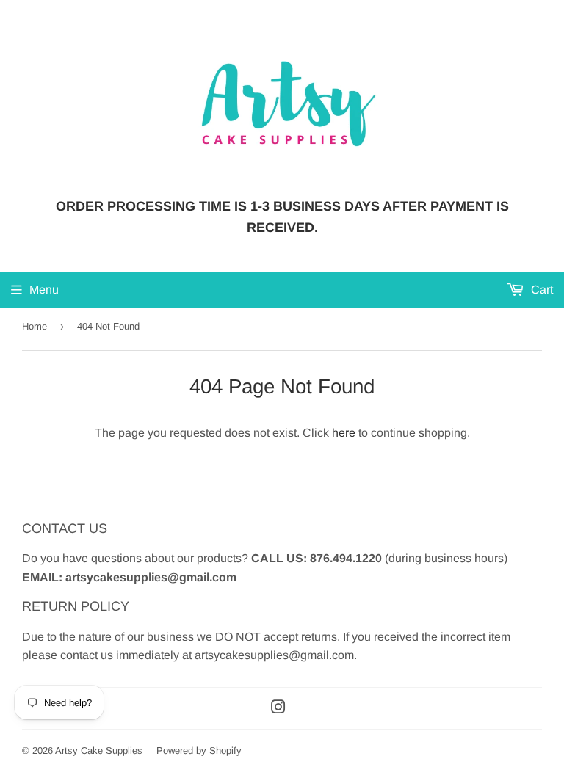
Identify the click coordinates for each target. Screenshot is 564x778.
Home (34, 326)
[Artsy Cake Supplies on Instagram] (278, 708)
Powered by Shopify (199, 750)
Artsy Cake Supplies (98, 750)
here (343, 432)
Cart (540, 289)
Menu (44, 289)
